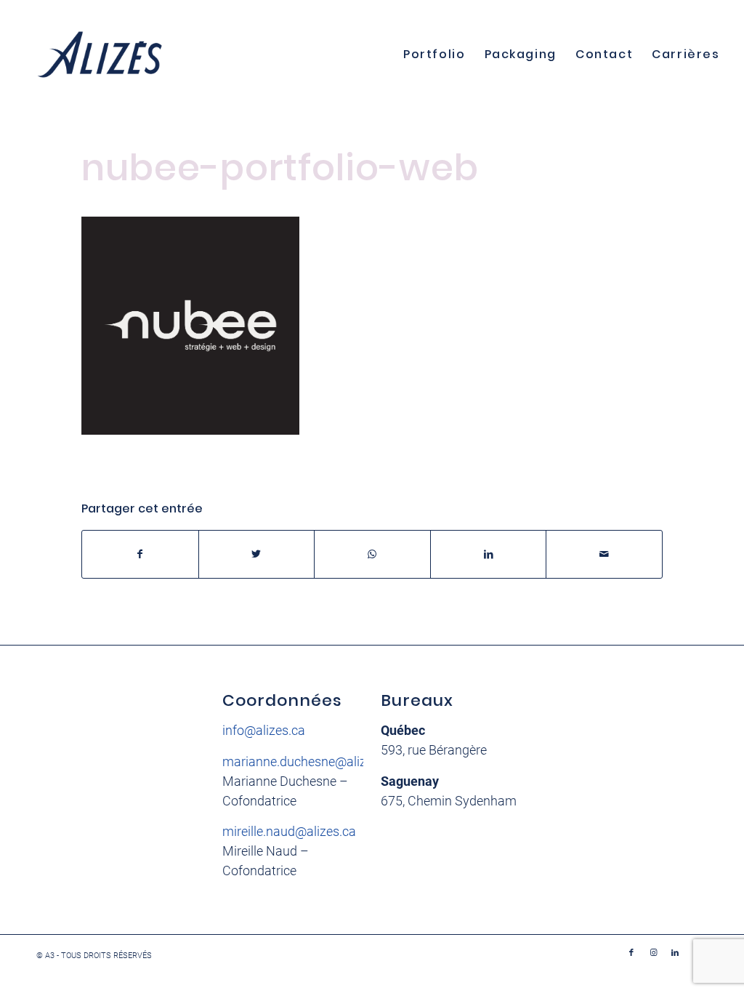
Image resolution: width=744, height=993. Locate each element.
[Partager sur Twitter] (257, 554)
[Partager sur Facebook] (140, 554)
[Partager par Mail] (604, 554)
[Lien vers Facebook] (631, 953)
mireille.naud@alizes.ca (289, 831)
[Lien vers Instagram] (653, 953)
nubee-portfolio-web (280, 167)
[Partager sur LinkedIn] (488, 554)
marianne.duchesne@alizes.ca (309, 761)
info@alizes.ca (263, 730)
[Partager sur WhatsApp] (372, 554)
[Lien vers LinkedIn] (675, 953)
